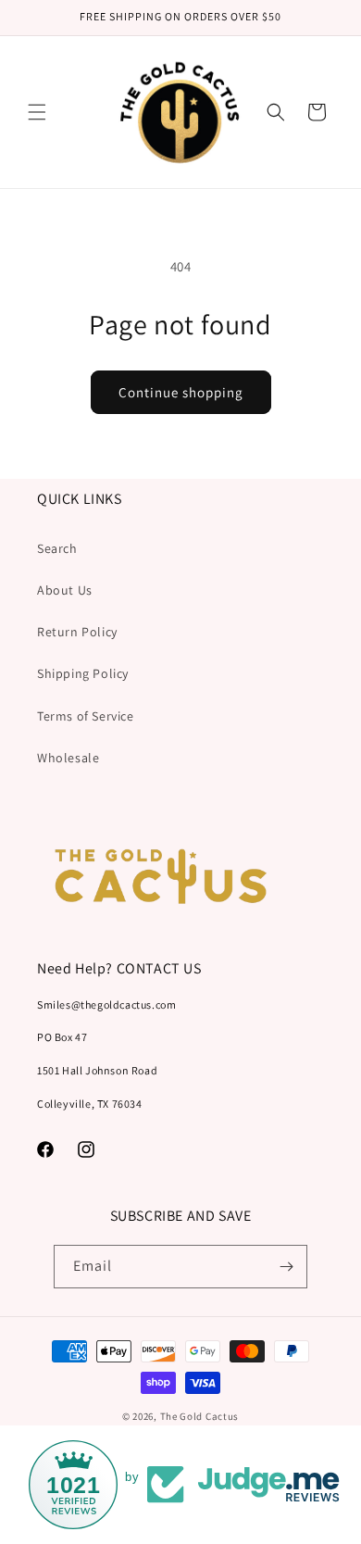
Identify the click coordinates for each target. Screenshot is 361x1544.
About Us (65, 590)
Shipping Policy (83, 673)
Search (57, 548)
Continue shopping (180, 392)
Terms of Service (85, 716)
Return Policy (77, 631)
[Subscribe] (286, 1266)
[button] (37, 112)
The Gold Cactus (200, 1416)
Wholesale (68, 757)
